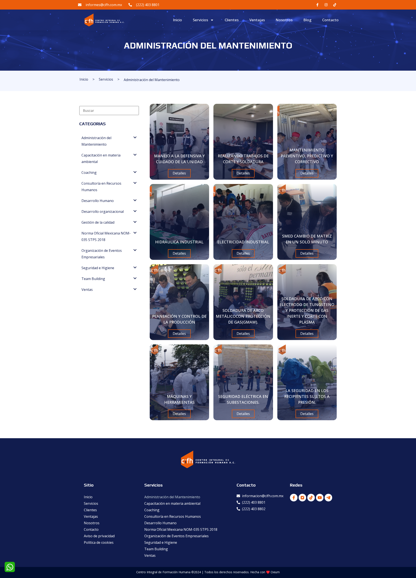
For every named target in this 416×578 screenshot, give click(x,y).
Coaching (151, 510)
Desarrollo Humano (160, 523)
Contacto (330, 19)
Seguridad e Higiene (160, 542)
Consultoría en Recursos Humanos (172, 516)
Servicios (200, 19)
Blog (307, 19)
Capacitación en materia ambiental (172, 503)
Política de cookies (99, 542)
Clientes (232, 19)
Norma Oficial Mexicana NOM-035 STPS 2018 (180, 529)
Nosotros (284, 19)
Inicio (177, 19)
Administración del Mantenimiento (172, 497)
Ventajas (257, 19)
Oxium (275, 572)
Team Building (156, 549)
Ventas (150, 555)
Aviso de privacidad (99, 536)
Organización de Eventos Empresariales (176, 536)
